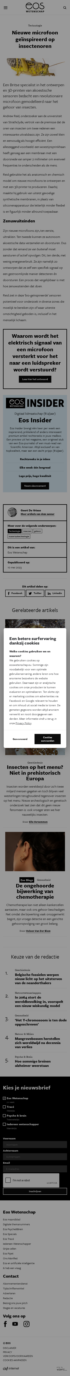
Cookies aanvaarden (47, 739)
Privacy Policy (23, 723)
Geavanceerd (20, 739)
